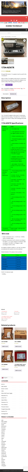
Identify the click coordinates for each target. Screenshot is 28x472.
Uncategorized (4, 413)
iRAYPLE (3, 443)
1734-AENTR (4, 311)
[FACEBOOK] (14, 20)
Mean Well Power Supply (6, 393)
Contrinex (3, 429)
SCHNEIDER (4, 456)
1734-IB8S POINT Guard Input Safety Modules (6, 317)
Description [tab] (6, 94)
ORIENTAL (3, 452)
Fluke (2, 438)
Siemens (3, 459)
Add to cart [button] (5, 346)
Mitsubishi (3, 449)
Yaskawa (3, 464)
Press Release (4, 404)
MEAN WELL (4, 447)
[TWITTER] (16, 20)
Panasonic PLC (4, 402)
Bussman (3, 427)
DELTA (2, 432)
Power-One (3, 455)
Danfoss (3, 430)
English (5, 377)
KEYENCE (3, 444)
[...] (18, 12)
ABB (2, 420)
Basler (2, 424)
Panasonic (3, 453)
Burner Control (4, 388)
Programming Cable (5, 409)
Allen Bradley (8, 36)
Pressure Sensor (5, 406)
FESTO (2, 436)
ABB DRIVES (4, 386)
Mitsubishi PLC (4, 395)
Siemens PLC (4, 411)
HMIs (2, 391)
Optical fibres (4, 400)
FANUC (3, 435)
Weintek (3, 462)
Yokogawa (3, 465)
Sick (2, 458)
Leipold (3, 446)
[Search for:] (14, 33)
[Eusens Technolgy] (14, 22)
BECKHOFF (3, 426)
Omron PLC (4, 397)
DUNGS (3, 433)
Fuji (2, 440)
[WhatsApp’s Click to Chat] (11, 20)
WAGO (2, 461)
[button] (24, 40)
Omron (2, 450)
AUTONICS (3, 423)
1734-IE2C (16, 311)
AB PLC (3, 384)
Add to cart (9, 84)
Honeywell (3, 441)
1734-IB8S (4, 257)
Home (2, 36)
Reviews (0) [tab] (13, 94)
